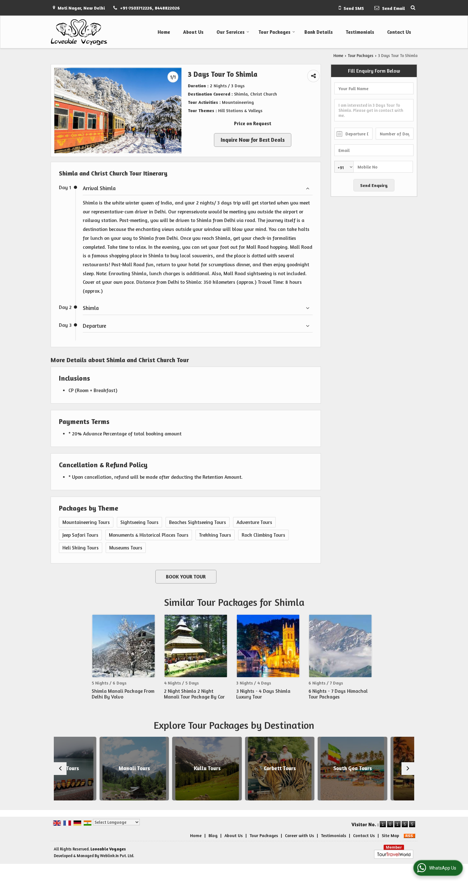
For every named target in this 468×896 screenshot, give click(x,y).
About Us (193, 32)
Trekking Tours (215, 535)
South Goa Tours (306, 768)
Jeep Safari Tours (80, 535)
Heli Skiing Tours (80, 548)
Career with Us (299, 835)
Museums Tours (125, 548)
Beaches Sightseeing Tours (197, 522)
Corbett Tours (234, 768)
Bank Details (318, 32)
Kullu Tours (161, 768)
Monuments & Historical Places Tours (148, 535)
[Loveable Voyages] (79, 32)
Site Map (390, 835)
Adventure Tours (254, 522)
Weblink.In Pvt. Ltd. (117, 855)
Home (164, 32)
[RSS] (409, 835)
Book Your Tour (186, 577)
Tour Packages (274, 32)
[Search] (413, 7)
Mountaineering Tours (86, 522)
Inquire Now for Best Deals (253, 140)
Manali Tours (88, 768)
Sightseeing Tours (139, 522)
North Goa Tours (379, 768)
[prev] (60, 768)
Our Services (230, 32)
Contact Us (399, 32)
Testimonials (360, 32)
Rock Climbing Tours (263, 535)
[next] (407, 768)
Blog (213, 835)
